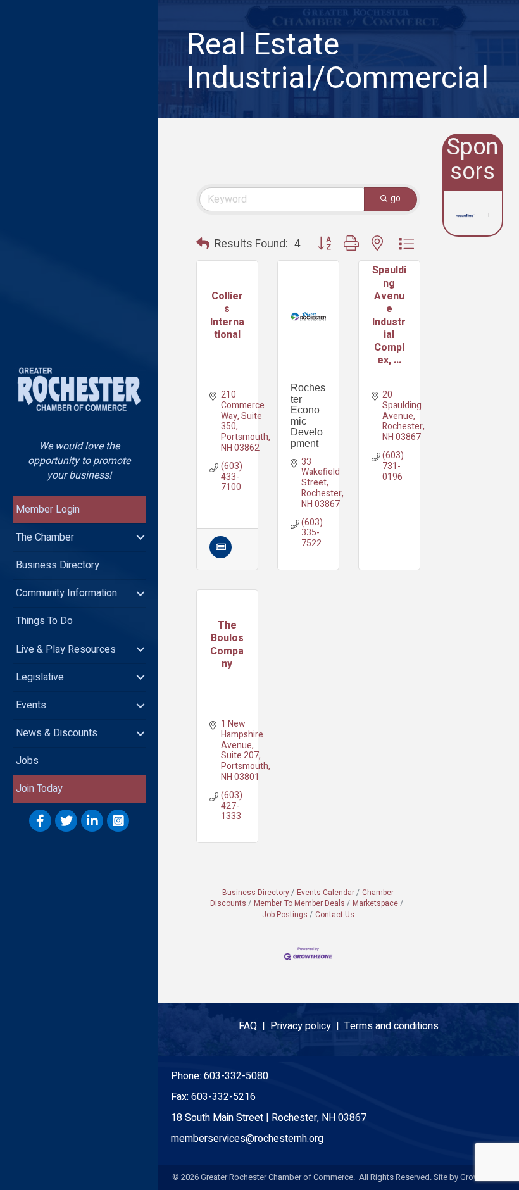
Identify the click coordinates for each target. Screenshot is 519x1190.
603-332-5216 (223, 1097)
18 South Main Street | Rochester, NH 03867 (268, 1117)
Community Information (66, 593)
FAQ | (254, 1026)
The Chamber (45, 537)
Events (31, 705)
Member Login (48, 509)
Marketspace (375, 903)
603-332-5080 (236, 1076)
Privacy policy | (307, 1026)
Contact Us (334, 915)
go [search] (396, 198)
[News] (220, 555)
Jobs (27, 760)
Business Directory (57, 565)
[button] (202, 244)
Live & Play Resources (66, 649)
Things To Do (44, 621)
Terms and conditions (391, 1026)
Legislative (40, 677)
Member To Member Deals (299, 903)
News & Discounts (56, 733)
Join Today (39, 788)
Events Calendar (325, 892)
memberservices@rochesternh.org (247, 1138)
